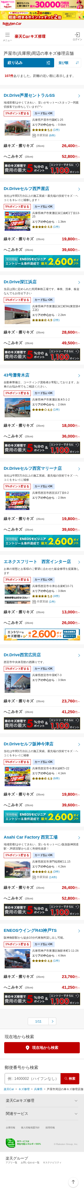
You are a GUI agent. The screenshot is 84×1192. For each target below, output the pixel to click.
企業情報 (10, 1127)
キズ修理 (24, 1089)
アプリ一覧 (11, 1162)
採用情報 (50, 1127)
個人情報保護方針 (30, 1127)
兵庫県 (38, 1089)
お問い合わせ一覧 (30, 1162)
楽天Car (9, 1089)
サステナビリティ (52, 1162)
